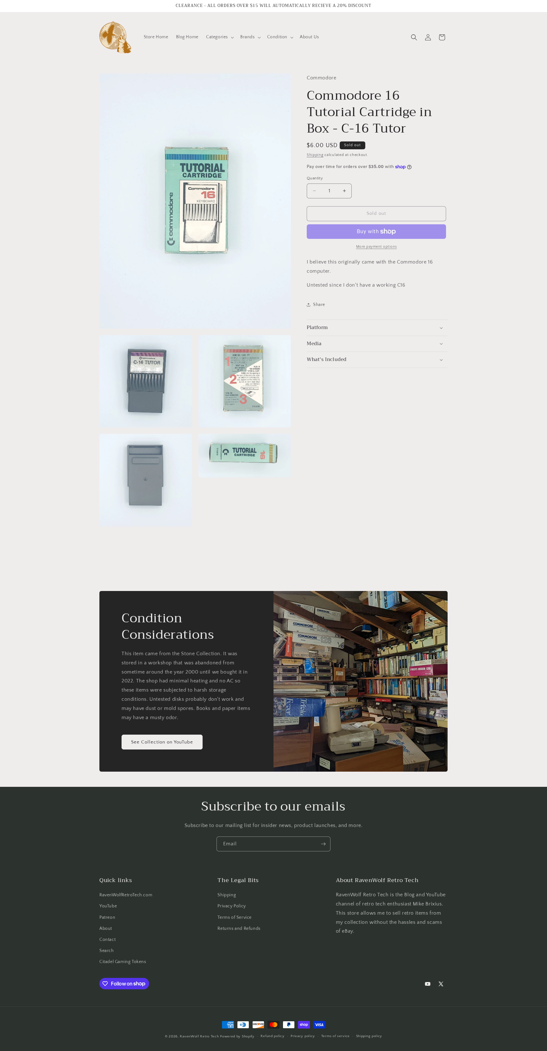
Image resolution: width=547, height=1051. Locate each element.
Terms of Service (234, 917)
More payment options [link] (376, 247)
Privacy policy (303, 1036)
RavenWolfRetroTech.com (125, 895)
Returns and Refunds (238, 928)
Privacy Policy (231, 906)
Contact (107, 939)
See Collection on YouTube (162, 742)
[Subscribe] (323, 843)
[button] (219, 37)
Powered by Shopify (237, 1036)
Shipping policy (369, 1036)
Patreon (107, 917)
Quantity (315, 178)
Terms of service (335, 1036)
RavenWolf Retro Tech (199, 1036)
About (105, 928)
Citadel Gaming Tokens (122, 961)
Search (106, 950)
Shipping (315, 155)
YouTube (108, 906)
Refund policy (272, 1036)
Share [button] (319, 304)
